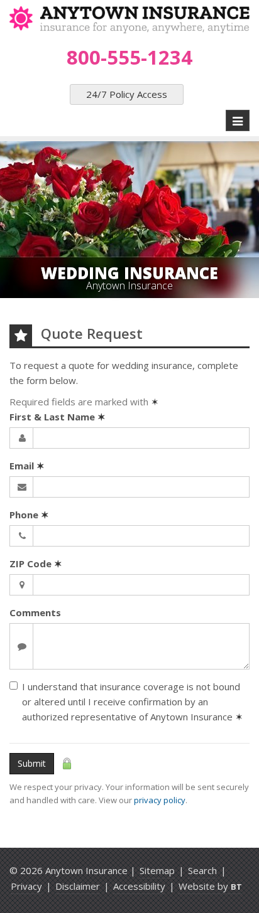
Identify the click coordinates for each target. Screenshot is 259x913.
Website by (210, 886)
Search (202, 870)
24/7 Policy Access (126, 94)
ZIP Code (35, 563)
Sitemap (157, 870)
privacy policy (159, 800)
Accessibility (139, 886)
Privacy (26, 886)
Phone (29, 514)
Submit (32, 763)
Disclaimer (77, 886)
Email (27, 465)
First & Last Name (57, 416)
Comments (35, 612)
